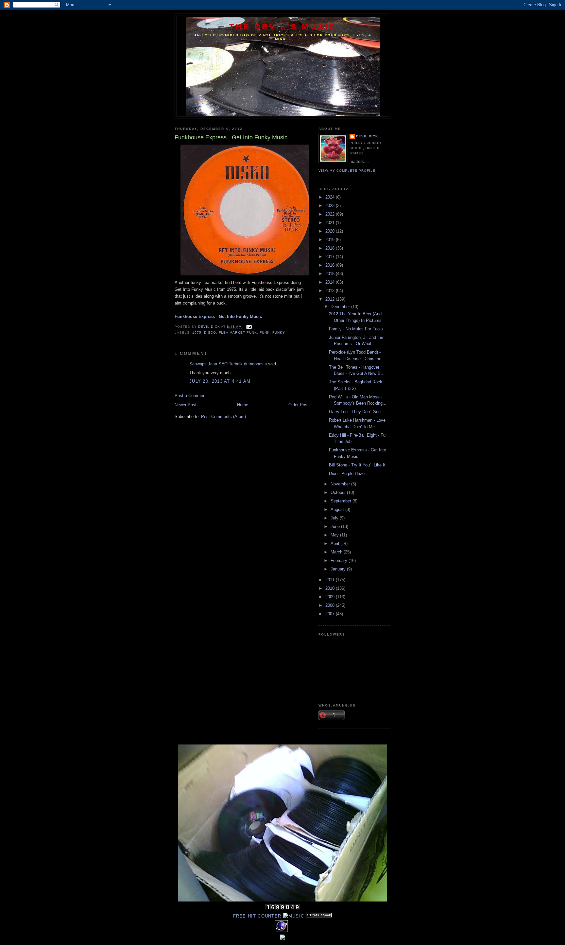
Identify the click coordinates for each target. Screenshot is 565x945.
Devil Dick (367, 136)
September (341, 501)
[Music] (293, 916)
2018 (330, 248)
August (338, 509)
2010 (330, 588)
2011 (330, 579)
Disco (210, 332)
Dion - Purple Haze (347, 473)
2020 (330, 231)
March (337, 552)
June (336, 526)
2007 (330, 613)
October (339, 492)
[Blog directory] (319, 916)
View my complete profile (346, 170)
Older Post (298, 404)
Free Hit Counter (257, 916)
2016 (330, 265)
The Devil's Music (283, 26)
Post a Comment (191, 395)
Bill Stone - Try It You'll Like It (357, 465)
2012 (330, 299)
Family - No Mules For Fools (356, 328)
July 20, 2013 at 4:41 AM (219, 381)
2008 (330, 605)
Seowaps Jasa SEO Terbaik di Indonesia (228, 363)
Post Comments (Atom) (223, 416)
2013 (330, 290)
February (340, 560)
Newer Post (186, 404)
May (335, 535)
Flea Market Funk (238, 332)
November (341, 483)
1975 (196, 332)
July (335, 518)
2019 (330, 239)
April (335, 543)
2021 (330, 222)
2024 (330, 197)
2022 (330, 214)
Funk (265, 332)
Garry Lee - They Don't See (355, 411)
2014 (330, 282)
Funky (278, 332)
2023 (330, 205)
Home (242, 404)
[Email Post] (248, 326)
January (339, 569)
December (341, 306)
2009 (330, 596)
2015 (330, 273)
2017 (330, 256)
